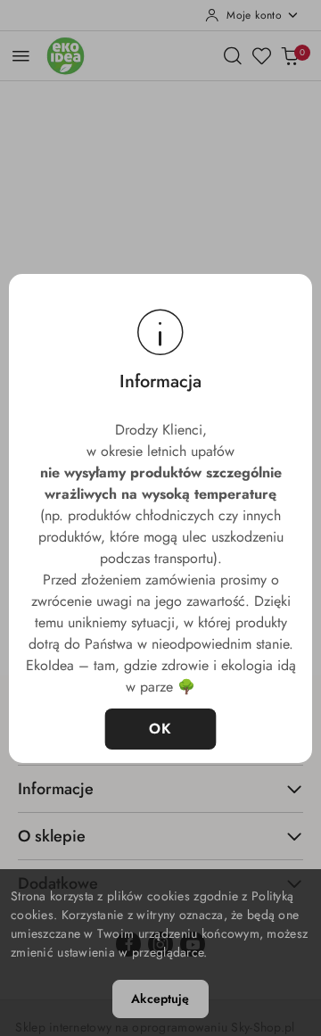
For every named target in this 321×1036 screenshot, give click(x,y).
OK (161, 728)
